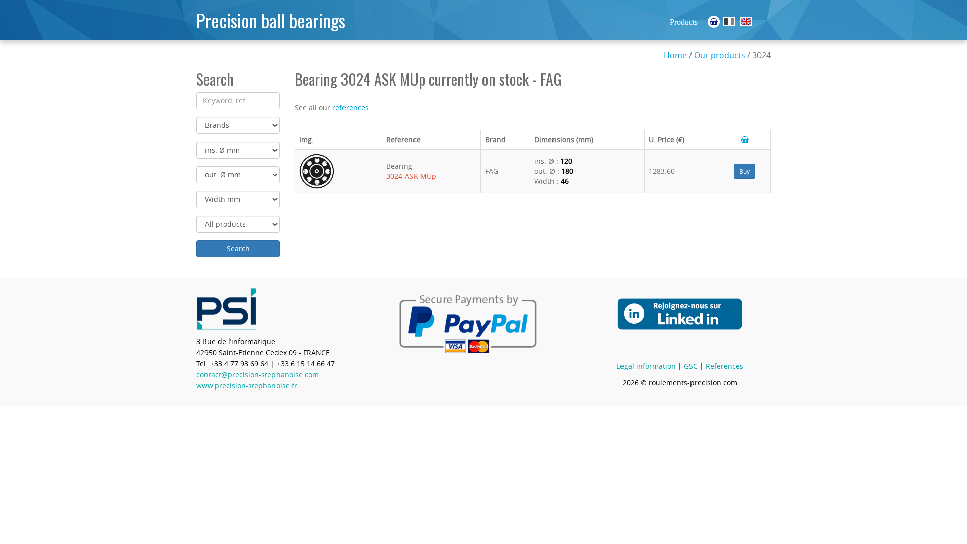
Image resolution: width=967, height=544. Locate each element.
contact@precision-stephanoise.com (257, 374)
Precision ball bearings (271, 20)
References (724, 366)
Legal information (646, 366)
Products (684, 22)
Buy (744, 171)
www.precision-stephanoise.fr (246, 385)
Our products (719, 55)
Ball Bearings (746, 21)
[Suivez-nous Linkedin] (680, 320)
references (350, 107)
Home (675, 55)
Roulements (729, 21)
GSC (691, 366)
